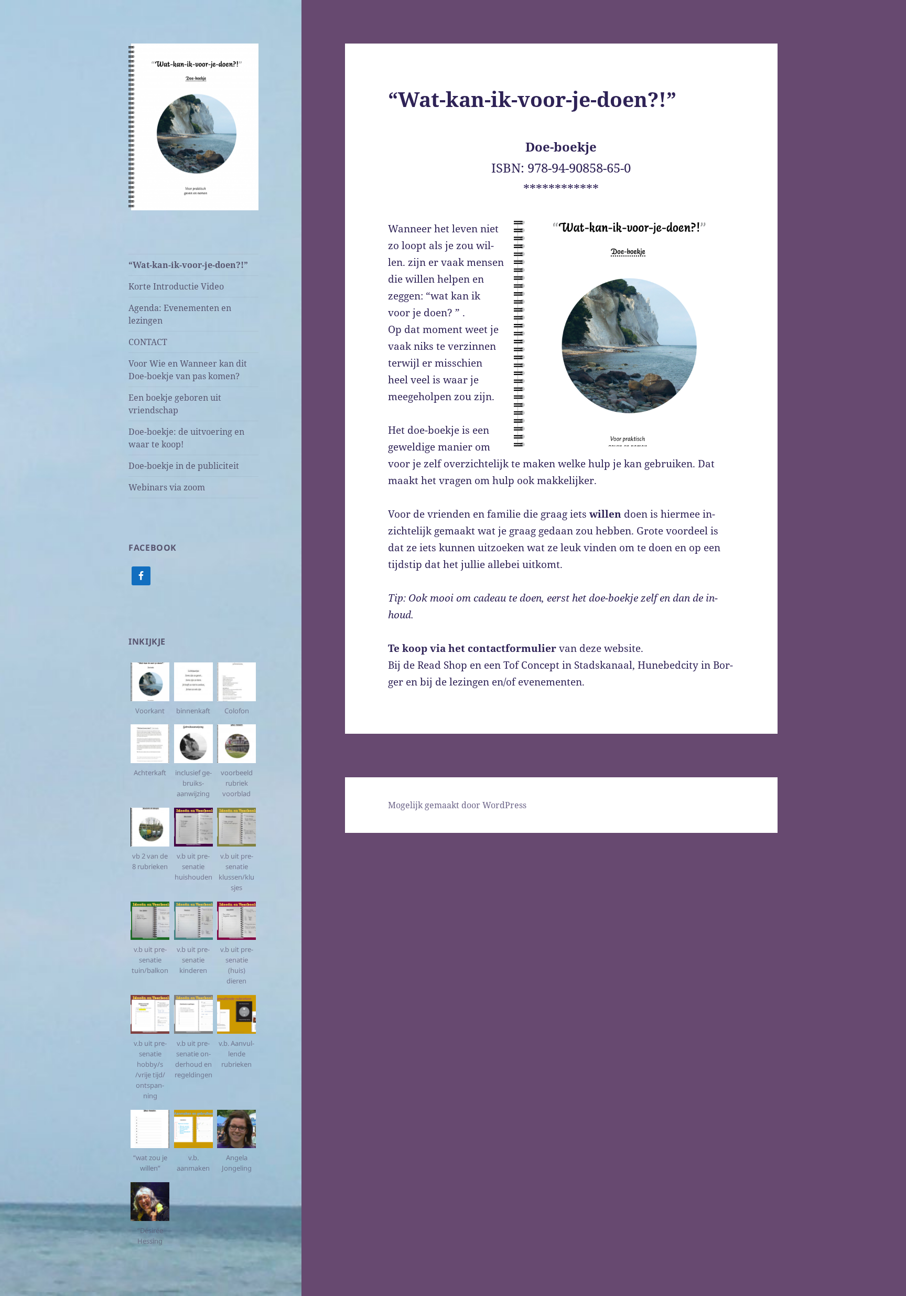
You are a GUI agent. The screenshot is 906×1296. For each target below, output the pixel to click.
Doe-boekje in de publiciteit (183, 466)
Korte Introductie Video (176, 286)
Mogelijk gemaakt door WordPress (457, 805)
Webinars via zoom (166, 487)
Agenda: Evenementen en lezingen (179, 314)
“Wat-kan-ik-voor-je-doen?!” (188, 265)
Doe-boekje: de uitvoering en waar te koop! (186, 438)
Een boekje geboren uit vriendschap (174, 404)
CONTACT (147, 342)
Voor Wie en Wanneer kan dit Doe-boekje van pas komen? (187, 370)
